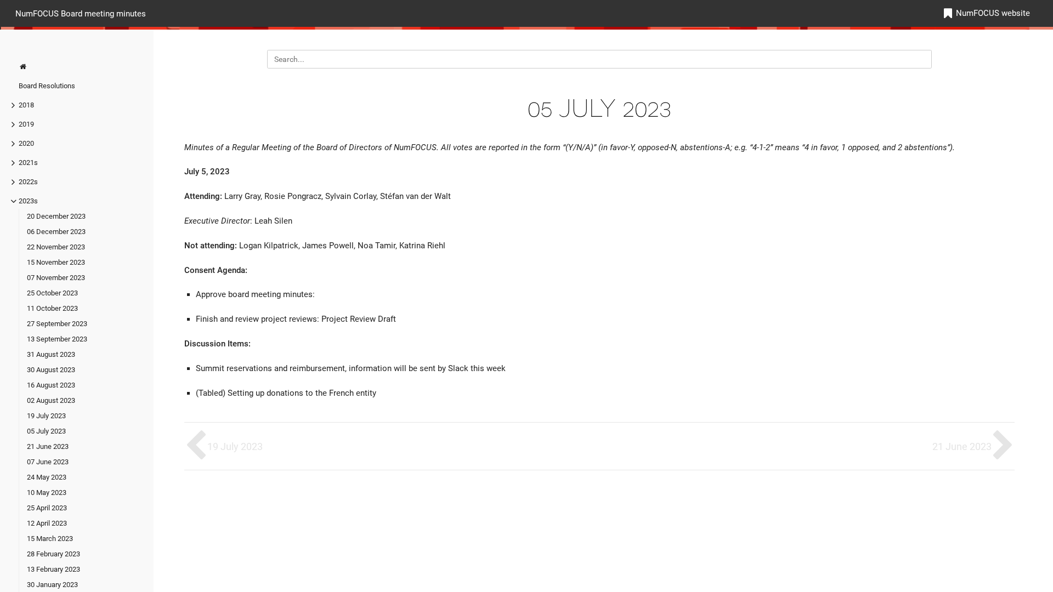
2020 (26, 143)
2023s (28, 201)
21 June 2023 (48, 446)
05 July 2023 (46, 431)
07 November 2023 (56, 278)
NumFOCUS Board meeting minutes (80, 13)
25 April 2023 (47, 508)
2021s (28, 162)
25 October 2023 (52, 293)
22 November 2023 (56, 247)
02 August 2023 (51, 400)
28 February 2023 (53, 554)
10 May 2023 (46, 492)
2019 (26, 124)
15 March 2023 (50, 538)
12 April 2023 (47, 523)
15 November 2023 (56, 262)
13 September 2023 (57, 339)
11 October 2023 (52, 308)
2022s (28, 182)
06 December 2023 (56, 231)
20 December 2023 (56, 216)
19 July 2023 (46, 416)
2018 (26, 105)
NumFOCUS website (993, 13)
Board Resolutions (47, 86)
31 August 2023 (51, 354)
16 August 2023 (51, 385)
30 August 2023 (51, 370)
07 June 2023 (48, 462)
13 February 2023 (53, 569)
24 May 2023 (46, 477)
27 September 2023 (57, 324)
